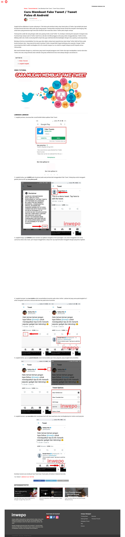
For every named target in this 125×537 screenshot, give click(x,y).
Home (25, 8)
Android (23, 476)
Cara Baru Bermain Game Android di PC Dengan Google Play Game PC (24, 499)
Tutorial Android (32, 8)
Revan (35, 18)
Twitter (31, 476)
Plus (27, 476)
